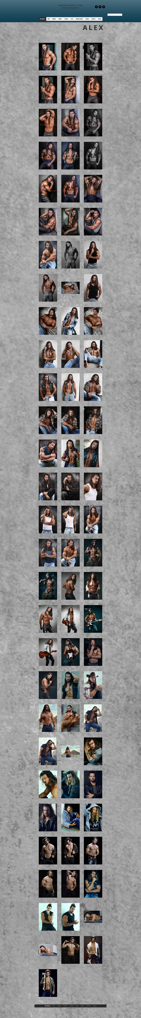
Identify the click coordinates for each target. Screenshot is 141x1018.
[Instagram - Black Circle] (103, 6)
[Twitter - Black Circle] (100, 6)
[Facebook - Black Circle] (96, 6)
